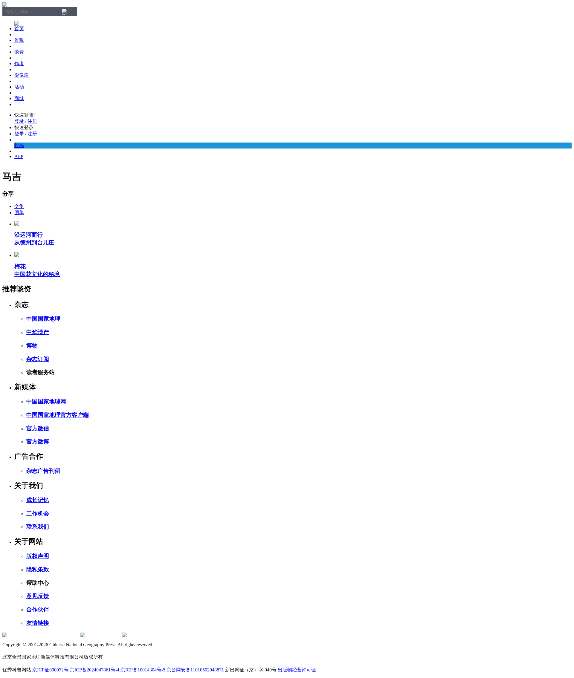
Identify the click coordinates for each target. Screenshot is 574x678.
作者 (19, 63)
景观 (19, 40)
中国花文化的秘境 (37, 274)
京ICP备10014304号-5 (142, 669)
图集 (19, 212)
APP (18, 156)
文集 (19, 206)
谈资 (19, 51)
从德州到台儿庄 (34, 242)
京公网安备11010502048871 (195, 669)
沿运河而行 (28, 235)
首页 (19, 28)
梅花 (20, 266)
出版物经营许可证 (297, 669)
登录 (19, 121)
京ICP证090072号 (50, 669)
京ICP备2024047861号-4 (94, 669)
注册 (32, 121)
